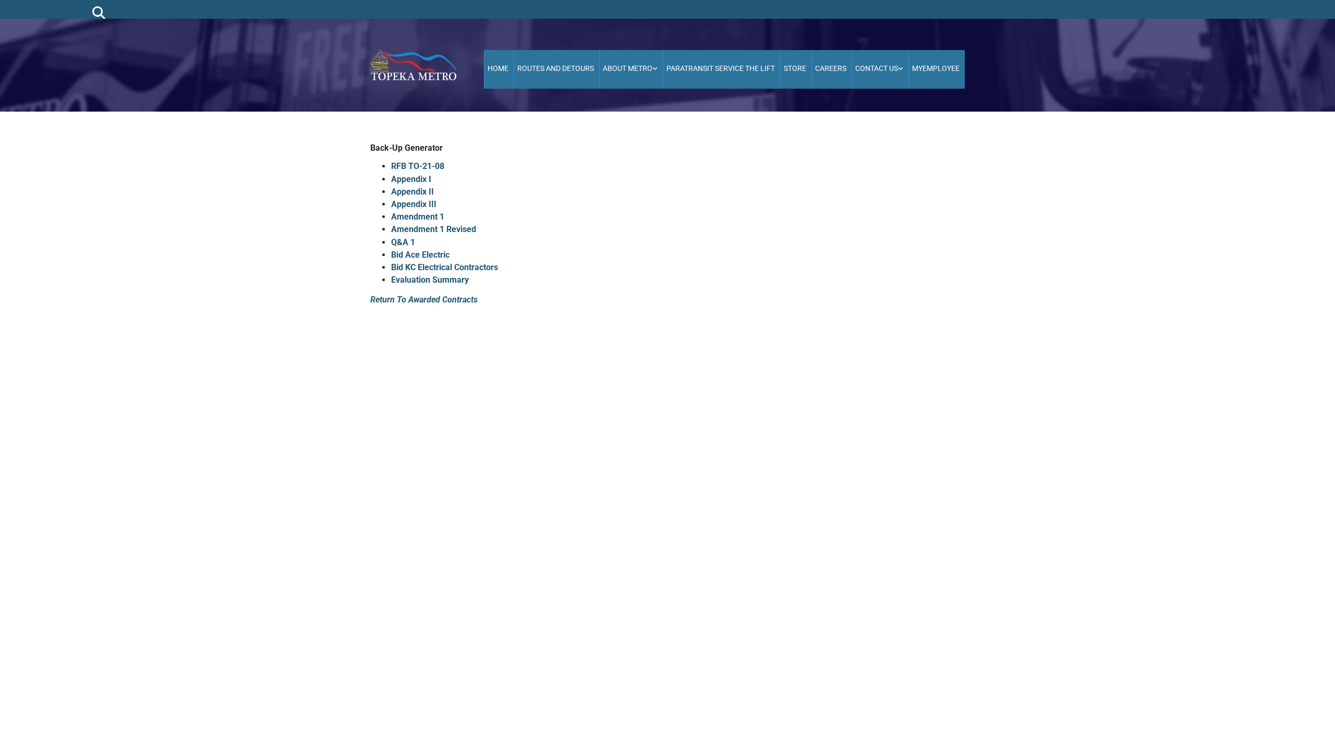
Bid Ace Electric (420, 255)
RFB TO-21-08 (417, 166)
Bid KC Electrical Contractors (444, 267)
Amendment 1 (417, 217)
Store (795, 68)
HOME (498, 68)
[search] (98, 12)
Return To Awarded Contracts (424, 300)
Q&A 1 (403, 242)
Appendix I (411, 179)
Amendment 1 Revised (433, 229)
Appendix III (413, 204)
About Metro (627, 68)
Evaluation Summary (430, 280)
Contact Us (876, 68)
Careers (830, 68)
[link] (631, 69)
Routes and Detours (555, 68)
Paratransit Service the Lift (720, 68)
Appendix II (412, 192)
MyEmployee (936, 68)
